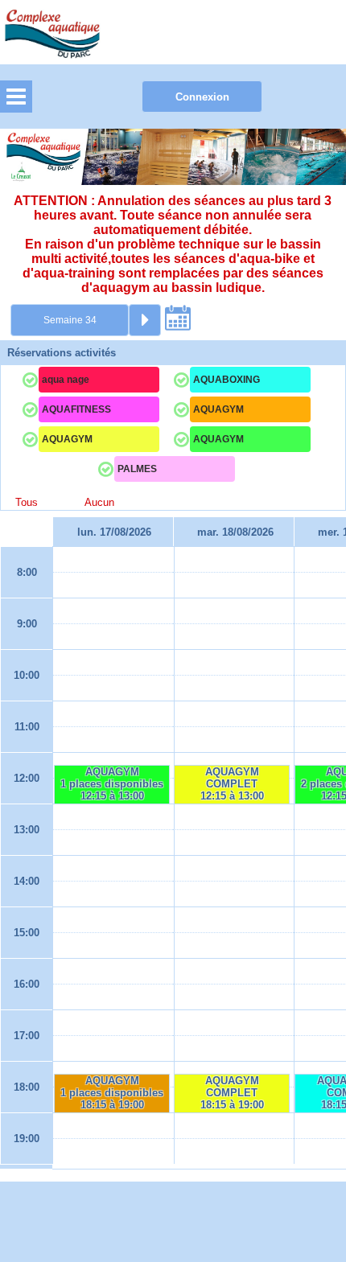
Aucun (99, 502)
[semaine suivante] (145, 320)
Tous (26, 502)
